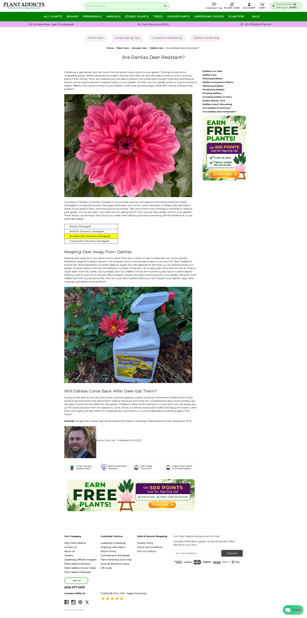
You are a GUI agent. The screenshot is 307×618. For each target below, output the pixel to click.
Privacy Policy (145, 543)
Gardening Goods (209, 16)
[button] (293, 609)
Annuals (113, 16)
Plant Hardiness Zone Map (116, 559)
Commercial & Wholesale (115, 555)
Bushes (72, 16)
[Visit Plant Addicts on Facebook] (66, 602)
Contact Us (70, 547)
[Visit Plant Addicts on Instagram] (73, 602)
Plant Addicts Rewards (77, 572)
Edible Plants (137, 16)
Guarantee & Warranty (113, 543)
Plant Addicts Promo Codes (80, 568)
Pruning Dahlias (212, 93)
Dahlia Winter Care (214, 100)
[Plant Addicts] (24, 6)
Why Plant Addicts (75, 543)
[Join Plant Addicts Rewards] (131, 495)
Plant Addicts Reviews (77, 563)
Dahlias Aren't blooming (217, 104)
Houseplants (178, 16)
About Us (69, 551)
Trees (158, 16)
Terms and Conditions (150, 547)
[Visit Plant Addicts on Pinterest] (80, 602)
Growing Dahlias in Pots (217, 97)
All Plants (53, 16)
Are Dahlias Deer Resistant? (219, 111)
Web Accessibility (146, 551)
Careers (68, 555)
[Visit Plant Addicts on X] (87, 602)
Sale (256, 16)
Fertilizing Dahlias (213, 89)
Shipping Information (113, 547)
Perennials (92, 16)
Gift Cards (106, 568)
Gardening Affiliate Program (80, 559)
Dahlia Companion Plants (218, 82)
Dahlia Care (209, 75)
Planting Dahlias (212, 78)
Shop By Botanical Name (115, 563)
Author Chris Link (105, 440)
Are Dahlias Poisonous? (217, 108)
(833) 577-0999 (74, 587)
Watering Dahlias (213, 86)
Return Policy (108, 551)
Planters (236, 16)
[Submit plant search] (165, 6)
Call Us (76, 580)
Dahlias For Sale (212, 71)
